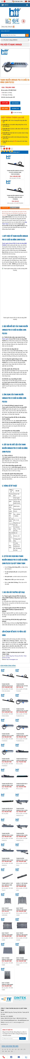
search (27, 35)
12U (15, 1049)
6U (7, 1049)
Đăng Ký (10, 26)
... (14, 1051)
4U (5, 1049)
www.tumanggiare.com (19, 1022)
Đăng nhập (4, 26)
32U (3, 1051)
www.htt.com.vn (9, 1022)
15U (18, 1049)
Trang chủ (27, 5)
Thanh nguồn (5, 339)
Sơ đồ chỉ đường (17, 112)
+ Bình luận (13, 207)
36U (6, 1051)
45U (12, 1051)
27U (24, 1049)
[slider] (6, 148)
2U (2, 1049)
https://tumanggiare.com (12, 659)
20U (21, 1049)
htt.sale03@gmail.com (23, 1020)
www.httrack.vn (4, 1024)
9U (10, 1049)
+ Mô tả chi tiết (5, 207)
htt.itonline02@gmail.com (10, 1020)
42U (9, 1051)
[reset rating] (1, 147)
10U (13, 1049)
